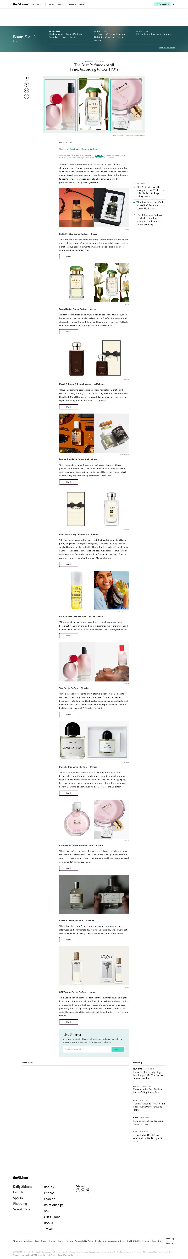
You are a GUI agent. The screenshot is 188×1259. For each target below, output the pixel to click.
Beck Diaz (74, 149)
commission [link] (99, 155)
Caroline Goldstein (90, 149)
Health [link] (52, 4)
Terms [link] (61, 1241)
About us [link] (17, 1241)
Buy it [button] (68, 257)
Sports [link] (61, 4)
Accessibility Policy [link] (84, 1241)
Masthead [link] (28, 1241)
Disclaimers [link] (100, 1241)
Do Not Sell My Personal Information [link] (144, 1241)
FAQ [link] (37, 1241)
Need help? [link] (170, 1239)
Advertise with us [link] (116, 1241)
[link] (21, 4)
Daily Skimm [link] (37, 4)
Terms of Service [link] (70, 1255)
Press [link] (43, 1241)
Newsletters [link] (21, 1209)
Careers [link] (52, 1241)
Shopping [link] (72, 4)
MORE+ (82, 4)
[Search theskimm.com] (173, 4)
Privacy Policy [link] (56, 1255)
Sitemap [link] (169, 1243)
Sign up (118, 1049)
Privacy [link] (69, 1241)
